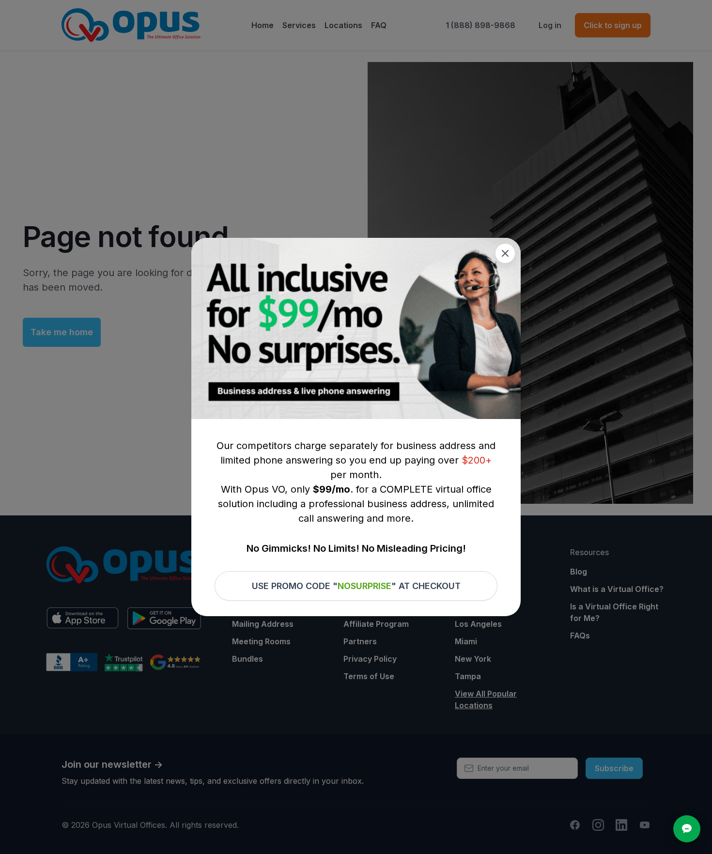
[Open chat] (686, 828)
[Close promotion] (505, 253)
